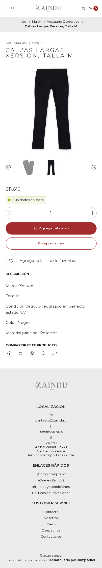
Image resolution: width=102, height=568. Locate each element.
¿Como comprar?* (51, 474)
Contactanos (51, 536)
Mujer (36, 21)
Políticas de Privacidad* (51, 493)
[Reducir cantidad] (10, 213)
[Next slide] (93, 167)
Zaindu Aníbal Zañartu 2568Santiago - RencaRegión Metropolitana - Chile (51, 449)
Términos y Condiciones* (51, 487)
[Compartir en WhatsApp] (32, 354)
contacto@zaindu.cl (51, 420)
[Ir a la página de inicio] (48, 8)
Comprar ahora (51, 243)
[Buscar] (13, 8)
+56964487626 (51, 432)
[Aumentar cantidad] (92, 213)
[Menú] (5, 8)
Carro (51, 524)
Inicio (22, 21)
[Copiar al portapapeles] (54, 354)
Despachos (51, 530)
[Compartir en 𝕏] (21, 354)
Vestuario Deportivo (63, 21)
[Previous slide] (9, 167)
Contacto (51, 512)
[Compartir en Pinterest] (43, 354)
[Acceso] (83, 8)
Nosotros (51, 518)
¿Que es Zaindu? (51, 480)
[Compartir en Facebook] (9, 354)
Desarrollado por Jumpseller (72, 560)
